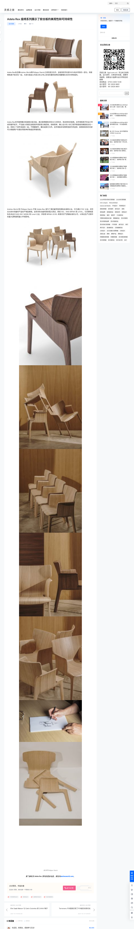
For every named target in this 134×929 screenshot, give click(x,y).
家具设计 (124, 212)
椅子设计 (102, 227)
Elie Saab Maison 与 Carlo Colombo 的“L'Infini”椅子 (29, 911)
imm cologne (104, 203)
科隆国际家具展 (104, 237)
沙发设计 (102, 231)
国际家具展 (103, 209)
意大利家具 (124, 218)
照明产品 (113, 234)
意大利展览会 (114, 221)
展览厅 (113, 215)
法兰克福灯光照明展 (112, 231)
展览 (108, 215)
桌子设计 (121, 224)
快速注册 (125, 10)
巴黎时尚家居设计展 (105, 218)
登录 (117, 10)
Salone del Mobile (105, 206)
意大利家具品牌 (104, 221)
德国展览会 (116, 218)
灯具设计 (122, 231)
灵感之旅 (102, 234)
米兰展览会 (111, 240)
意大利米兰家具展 (105, 224)
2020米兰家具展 (121, 199)
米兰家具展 (103, 240)
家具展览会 (110, 212)
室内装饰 (110, 209)
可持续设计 (122, 206)
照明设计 (120, 234)
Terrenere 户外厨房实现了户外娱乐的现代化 (74, 911)
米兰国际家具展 (123, 237)
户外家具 (114, 224)
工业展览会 (120, 215)
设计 (125, 240)
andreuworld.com (67, 879)
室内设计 (117, 209)
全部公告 (114, 38)
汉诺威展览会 (118, 227)
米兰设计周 (119, 240)
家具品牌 (102, 212)
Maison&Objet (113, 203)
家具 (123, 209)
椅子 (127, 224)
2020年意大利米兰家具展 (107, 199)
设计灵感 (11, 24)
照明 (108, 234)
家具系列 (117, 212)
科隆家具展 (114, 237)
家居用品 (102, 215)
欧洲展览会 (110, 227)
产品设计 (114, 206)
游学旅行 (54, 10)
